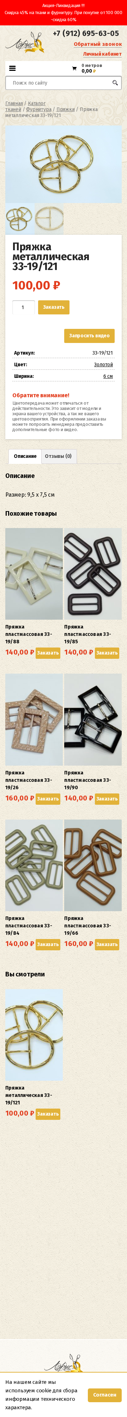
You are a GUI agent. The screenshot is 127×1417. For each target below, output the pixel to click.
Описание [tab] (25, 456)
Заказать (54, 307)
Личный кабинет (102, 54)
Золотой (103, 365)
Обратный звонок (98, 44)
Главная (14, 103)
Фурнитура (38, 109)
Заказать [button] (48, 653)
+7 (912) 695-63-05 (86, 33)
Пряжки (65, 109)
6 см (108, 376)
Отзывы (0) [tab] (58, 456)
